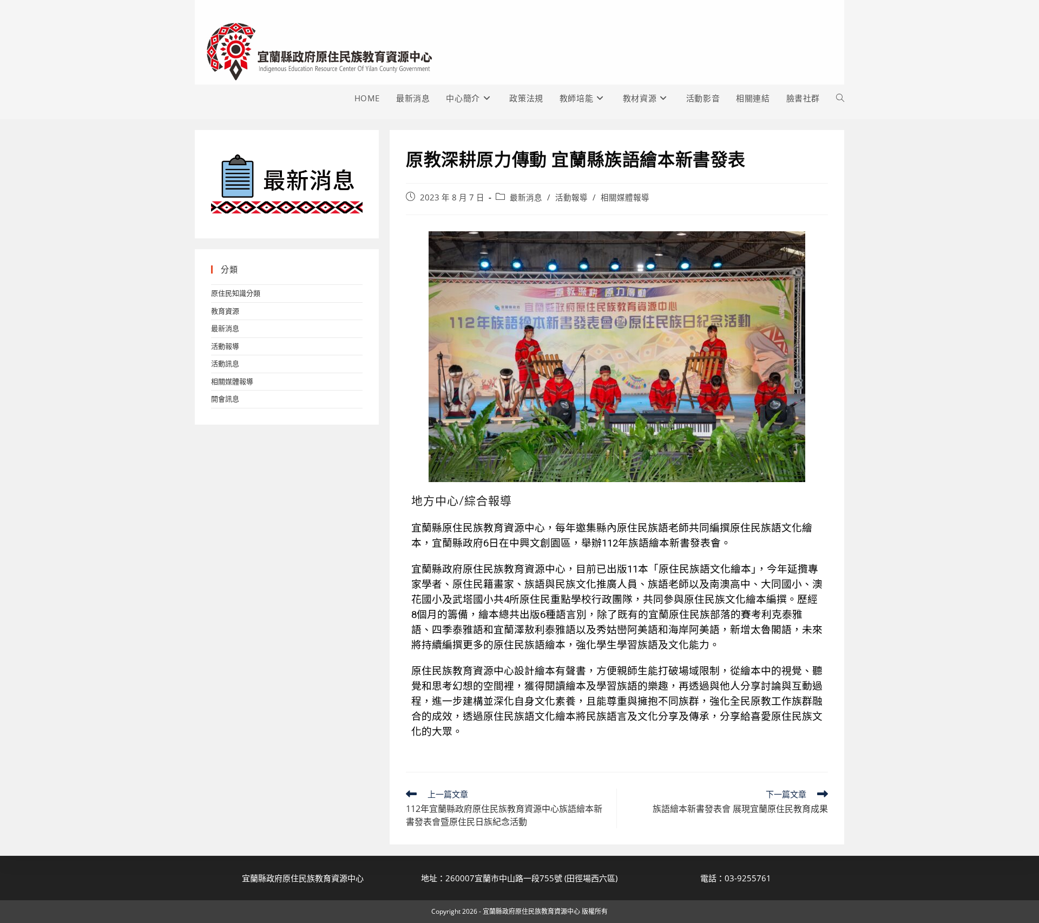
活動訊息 (225, 363)
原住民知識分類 (235, 293)
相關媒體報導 (625, 197)
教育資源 (225, 311)
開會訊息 (225, 399)
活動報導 (571, 197)
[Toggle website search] (840, 98)
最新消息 (526, 197)
